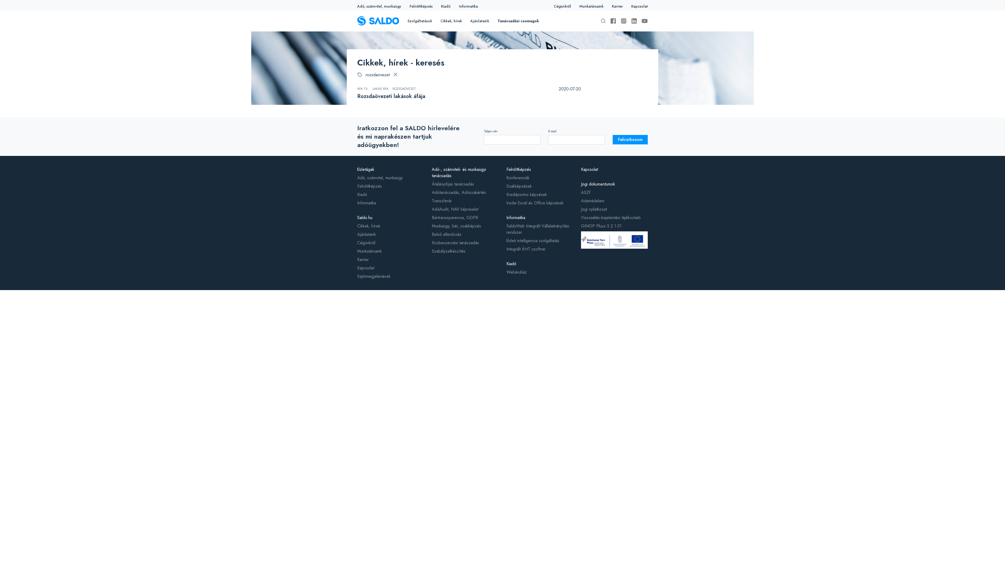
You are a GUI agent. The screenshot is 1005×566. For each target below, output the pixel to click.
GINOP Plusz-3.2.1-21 (601, 226)
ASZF (586, 192)
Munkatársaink (591, 6)
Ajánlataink (479, 21)
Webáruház (516, 272)
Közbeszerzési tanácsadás (455, 243)
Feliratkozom (630, 140)
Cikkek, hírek (451, 21)
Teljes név (491, 131)
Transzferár (442, 201)
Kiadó (446, 6)
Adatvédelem (592, 201)
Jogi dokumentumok (598, 184)
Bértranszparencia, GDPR (455, 218)
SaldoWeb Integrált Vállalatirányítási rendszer (537, 229)
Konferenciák (517, 178)
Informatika (468, 6)
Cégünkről (562, 6)
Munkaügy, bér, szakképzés (456, 226)
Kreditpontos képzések (526, 195)
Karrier (617, 6)
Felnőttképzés (421, 6)
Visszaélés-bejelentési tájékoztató (611, 218)
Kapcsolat (639, 6)
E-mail (552, 131)
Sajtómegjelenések (373, 276)
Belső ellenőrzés (446, 234)
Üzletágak (365, 169)
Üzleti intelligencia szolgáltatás (532, 241)
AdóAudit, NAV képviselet (455, 209)
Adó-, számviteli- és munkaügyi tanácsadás (459, 172)
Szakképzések (519, 186)
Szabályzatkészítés (448, 251)
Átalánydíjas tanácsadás (453, 184)
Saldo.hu (364, 218)
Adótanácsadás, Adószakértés (459, 192)
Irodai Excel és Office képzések (534, 203)
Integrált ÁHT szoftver (526, 249)
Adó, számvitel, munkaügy (379, 6)
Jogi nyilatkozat (594, 209)
